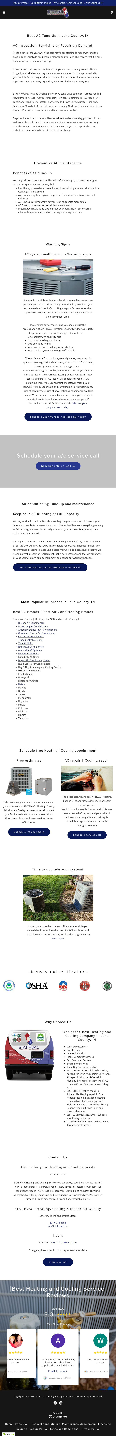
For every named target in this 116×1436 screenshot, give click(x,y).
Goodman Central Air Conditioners (36, 633)
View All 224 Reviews (58, 1324)
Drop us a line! (58, 1262)
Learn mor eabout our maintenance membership (50, 567)
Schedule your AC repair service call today (58, 416)
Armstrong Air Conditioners (33, 626)
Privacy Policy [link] (90, 1429)
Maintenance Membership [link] (79, 1424)
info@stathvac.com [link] (58, 1226)
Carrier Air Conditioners (31, 636)
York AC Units (25, 643)
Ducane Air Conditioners (31, 622)
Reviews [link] (21, 1429)
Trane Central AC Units (30, 639)
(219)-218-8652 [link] (58, 1222)
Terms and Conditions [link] (64, 1429)
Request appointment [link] (46, 1424)
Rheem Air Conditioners (31, 646)
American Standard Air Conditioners (37, 629)
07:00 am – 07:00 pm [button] (63, 1242)
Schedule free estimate (29, 832)
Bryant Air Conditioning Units (34, 660)
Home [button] (9, 1424)
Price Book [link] (22, 1424)
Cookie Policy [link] (38, 1429)
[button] (9, 12)
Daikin (21, 684)
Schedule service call (87, 835)
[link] (58, 12)
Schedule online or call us (58, 466)
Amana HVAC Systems (30, 650)
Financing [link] (104, 1424)
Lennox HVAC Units (28, 653)
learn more (58, 938)
